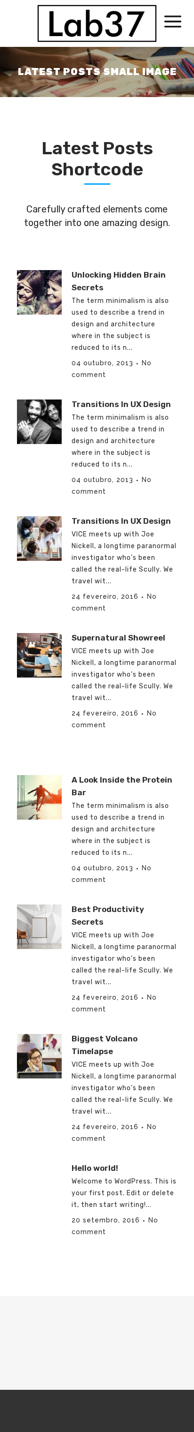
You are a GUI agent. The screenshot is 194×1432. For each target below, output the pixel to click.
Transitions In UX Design (121, 404)
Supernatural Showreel (118, 637)
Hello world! (95, 1168)
